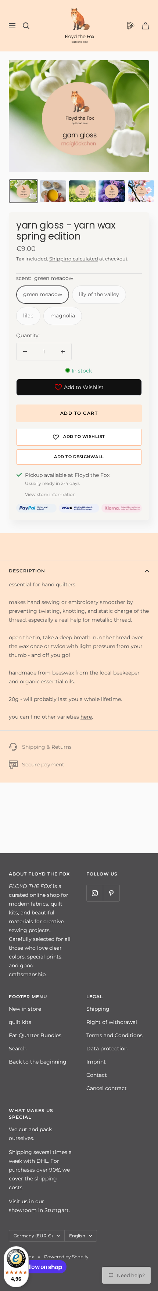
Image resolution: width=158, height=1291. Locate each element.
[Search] (26, 25)
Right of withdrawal (111, 1022)
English (77, 1235)
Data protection (107, 1048)
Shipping (97, 1009)
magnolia (62, 315)
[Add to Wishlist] (79, 437)
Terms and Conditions (114, 1035)
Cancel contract (106, 1088)
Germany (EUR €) (33, 1235)
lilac (28, 315)
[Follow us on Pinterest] (111, 893)
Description (27, 570)
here (86, 716)
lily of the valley (99, 294)
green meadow (42, 294)
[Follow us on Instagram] (94, 893)
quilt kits (20, 1022)
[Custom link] (130, 25)
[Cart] (145, 25)
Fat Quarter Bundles (35, 1035)
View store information (50, 494)
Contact (96, 1075)
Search (17, 1048)
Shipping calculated (73, 259)
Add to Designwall (79, 456)
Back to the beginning (38, 1061)
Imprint (96, 1061)
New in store (25, 1009)
